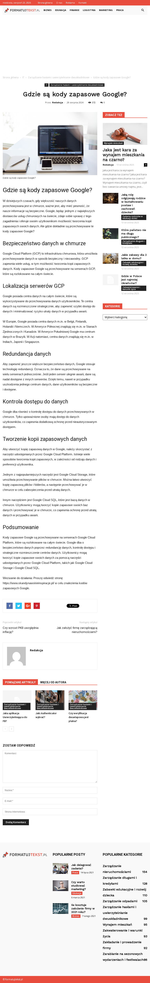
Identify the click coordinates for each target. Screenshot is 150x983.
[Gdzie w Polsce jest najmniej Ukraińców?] (110, 279)
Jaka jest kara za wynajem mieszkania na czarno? (124, 154)
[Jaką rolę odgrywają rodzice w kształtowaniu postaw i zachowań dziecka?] (110, 198)
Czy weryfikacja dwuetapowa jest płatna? (78, 717)
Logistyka (89, 10)
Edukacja (60, 10)
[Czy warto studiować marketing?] (60, 885)
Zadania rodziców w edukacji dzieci (132, 217)
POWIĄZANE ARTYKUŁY (20, 682)
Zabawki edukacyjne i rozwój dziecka (133, 263)
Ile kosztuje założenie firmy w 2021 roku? (83, 908)
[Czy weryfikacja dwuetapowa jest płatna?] (83, 700)
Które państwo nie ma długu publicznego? (133, 233)
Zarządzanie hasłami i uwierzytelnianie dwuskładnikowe (77, 85)
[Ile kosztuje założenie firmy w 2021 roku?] (60, 908)
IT (46, 85)
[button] (142, 10)
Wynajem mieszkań (113, 143)
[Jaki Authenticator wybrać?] (50, 700)
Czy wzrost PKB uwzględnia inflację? (20, 630)
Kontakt (83, 2)
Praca (120, 10)
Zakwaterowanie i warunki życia (131, 288)
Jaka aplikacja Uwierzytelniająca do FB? (15, 717)
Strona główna (45, 2)
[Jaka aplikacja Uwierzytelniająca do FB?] (17, 700)
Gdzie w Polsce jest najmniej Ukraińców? (131, 279)
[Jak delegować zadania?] (60, 868)
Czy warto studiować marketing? (78, 886)
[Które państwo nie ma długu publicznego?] (110, 233)
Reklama (70, 2)
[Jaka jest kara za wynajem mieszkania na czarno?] (125, 134)
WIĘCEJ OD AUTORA (53, 682)
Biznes (48, 10)
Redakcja (57, 102)
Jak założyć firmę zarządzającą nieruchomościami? (77, 630)
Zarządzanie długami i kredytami (133, 242)
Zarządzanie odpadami (120, 901)
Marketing (106, 10)
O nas (59, 2)
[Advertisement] (75, 44)
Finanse (74, 10)
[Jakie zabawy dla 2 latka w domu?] (110, 258)
